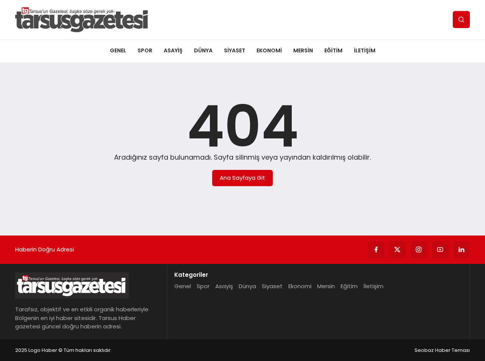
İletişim (364, 50)
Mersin (303, 50)
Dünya (203, 50)
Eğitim (333, 50)
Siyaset (234, 50)
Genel (118, 50)
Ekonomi (269, 50)
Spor (145, 50)
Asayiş (173, 50)
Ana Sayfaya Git (242, 178)
